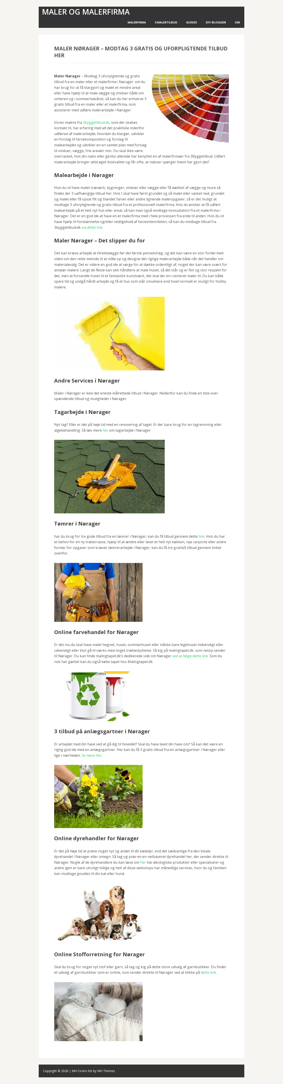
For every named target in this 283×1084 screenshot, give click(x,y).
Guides (191, 22)
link (202, 536)
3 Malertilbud (166, 22)
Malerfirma (137, 22)
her (105, 430)
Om (237, 22)
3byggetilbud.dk (96, 122)
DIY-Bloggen (216, 22)
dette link (208, 972)
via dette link (92, 227)
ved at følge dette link (190, 655)
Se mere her (92, 755)
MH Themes (106, 1071)
